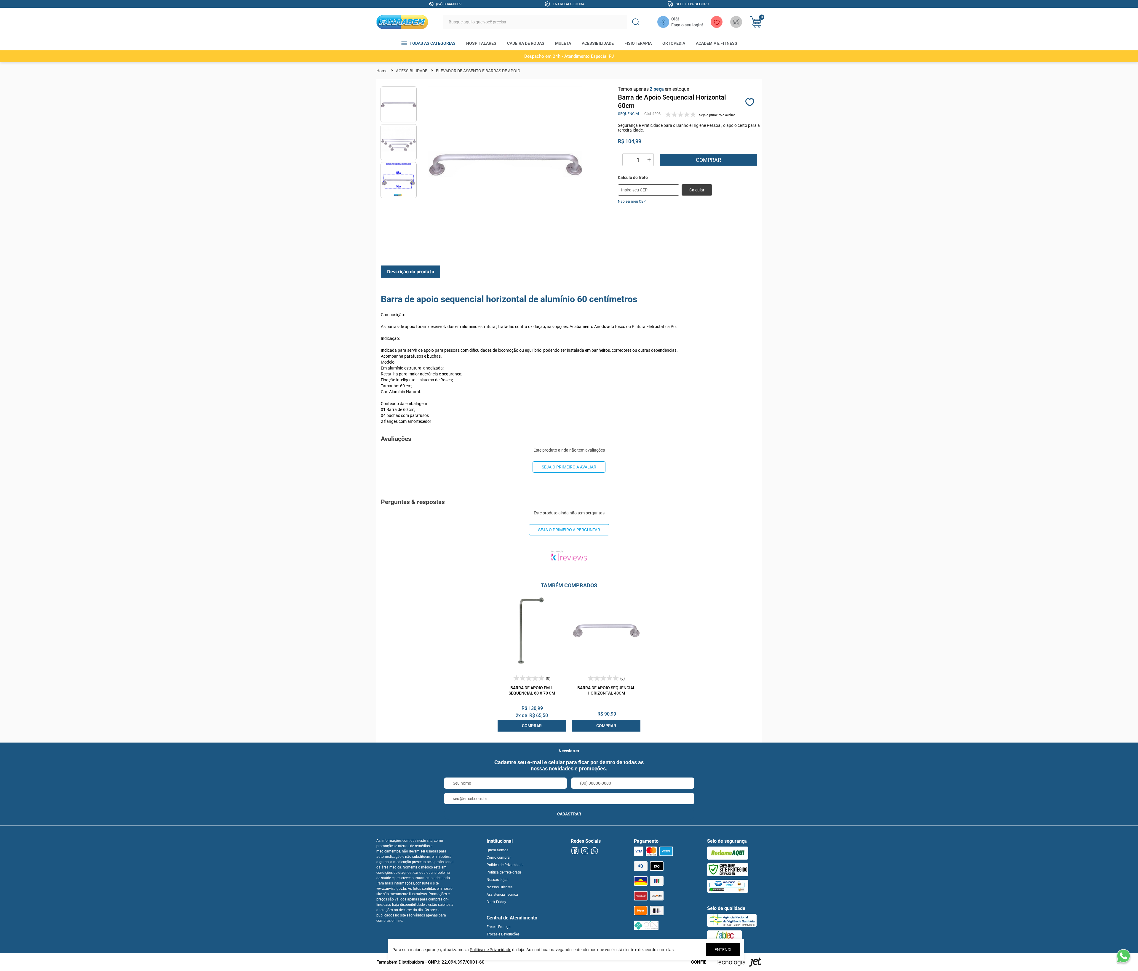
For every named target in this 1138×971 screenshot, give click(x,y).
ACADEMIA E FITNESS (716, 43)
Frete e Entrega (499, 927)
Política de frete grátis (504, 872)
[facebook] (575, 851)
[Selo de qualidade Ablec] (724, 936)
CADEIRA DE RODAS (525, 43)
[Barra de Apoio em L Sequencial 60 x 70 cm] (532, 630)
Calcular (696, 190)
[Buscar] (635, 22)
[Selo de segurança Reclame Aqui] (727, 853)
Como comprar (499, 857)
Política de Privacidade (505, 865)
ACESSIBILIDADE (598, 43)
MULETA (563, 43)
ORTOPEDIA (673, 43)
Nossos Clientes (499, 887)
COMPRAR (532, 725)
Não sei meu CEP (632, 201)
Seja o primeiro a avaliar (569, 467)
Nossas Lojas (497, 880)
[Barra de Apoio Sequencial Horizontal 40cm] (606, 630)
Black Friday (496, 902)
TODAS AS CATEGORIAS (432, 43)
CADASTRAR (569, 814)
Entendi (723, 949)
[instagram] (585, 851)
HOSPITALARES (481, 43)
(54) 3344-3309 (448, 4)
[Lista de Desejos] (717, 22)
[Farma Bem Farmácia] (402, 22)
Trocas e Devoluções (503, 934)
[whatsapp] (594, 851)
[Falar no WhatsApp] (1123, 956)
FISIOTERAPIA (638, 43)
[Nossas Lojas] (736, 22)
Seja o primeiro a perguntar (569, 529)
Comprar (708, 160)
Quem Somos (497, 850)
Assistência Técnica (502, 894)
